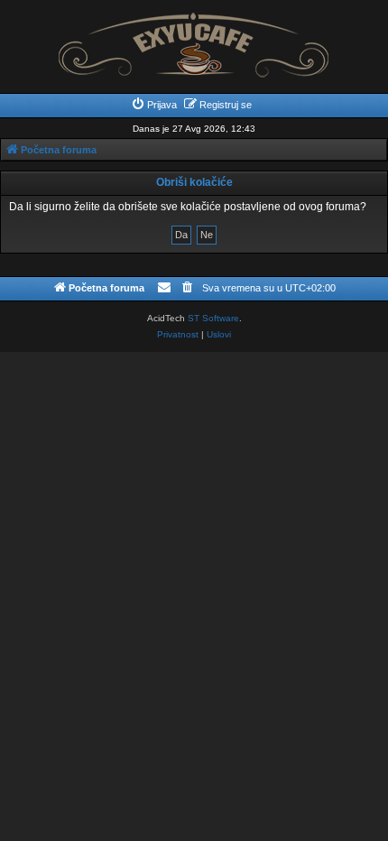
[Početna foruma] (194, 39)
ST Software (213, 318)
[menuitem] (154, 105)
